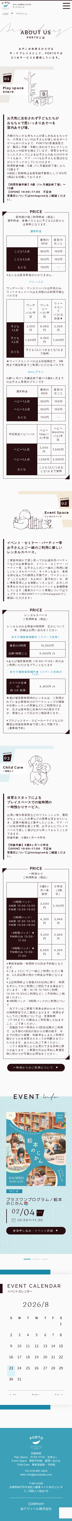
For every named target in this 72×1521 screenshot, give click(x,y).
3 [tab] (44, 1259)
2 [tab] (36, 1259)
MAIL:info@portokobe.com (36, 1474)
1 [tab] (27, 1259)
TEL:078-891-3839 (36, 1470)
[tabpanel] (36, 1173)
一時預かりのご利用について (33, 1067)
